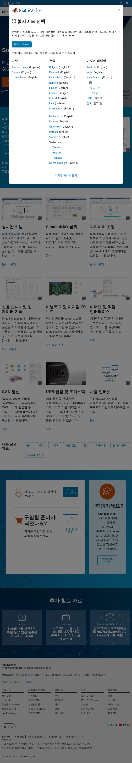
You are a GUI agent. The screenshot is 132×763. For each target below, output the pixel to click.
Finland (53, 87)
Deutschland (56, 77)
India (89, 72)
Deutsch (57, 147)
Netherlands (56, 116)
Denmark (54, 72)
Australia (91, 67)
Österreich (55, 126)
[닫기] (119, 10)
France (53, 92)
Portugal (53, 131)
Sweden (53, 137)
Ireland (53, 98)
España (53, 82)
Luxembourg (56, 108)
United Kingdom (58, 162)
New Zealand (94, 77)
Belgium (53, 67)
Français (57, 157)
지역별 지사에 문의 (66, 175)
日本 (89, 98)
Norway (53, 121)
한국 (89, 103)
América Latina (20, 67)
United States (19, 77)
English (56, 152)
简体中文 (95, 87)
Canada (16, 72)
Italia (51, 103)
